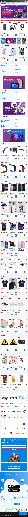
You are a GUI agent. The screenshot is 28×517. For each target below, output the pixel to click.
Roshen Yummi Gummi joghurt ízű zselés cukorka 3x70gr (13, 384)
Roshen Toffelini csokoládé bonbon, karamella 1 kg (4, 384)
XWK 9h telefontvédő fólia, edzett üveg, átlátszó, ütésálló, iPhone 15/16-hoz (21, 232)
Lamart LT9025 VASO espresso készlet (12, 269)
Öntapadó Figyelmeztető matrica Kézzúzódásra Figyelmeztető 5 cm (13, 347)
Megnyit (26, 1)
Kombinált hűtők (16, 119)
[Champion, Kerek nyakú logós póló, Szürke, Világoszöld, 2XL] (22, 207)
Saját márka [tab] (17, 419)
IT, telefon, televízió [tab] (10, 417)
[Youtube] (14, 508)
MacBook (16, 65)
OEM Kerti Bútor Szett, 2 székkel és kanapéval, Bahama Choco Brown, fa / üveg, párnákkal (13, 403)
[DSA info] (26, 45)
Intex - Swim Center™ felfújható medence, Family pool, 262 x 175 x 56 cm (21, 403)
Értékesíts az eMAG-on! (23, 5)
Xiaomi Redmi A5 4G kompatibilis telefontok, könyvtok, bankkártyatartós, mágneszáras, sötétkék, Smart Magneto (4, 32)
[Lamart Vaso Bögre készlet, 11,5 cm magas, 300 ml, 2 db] (5, 264)
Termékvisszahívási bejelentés (16, 498)
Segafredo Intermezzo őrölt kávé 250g (21, 365)
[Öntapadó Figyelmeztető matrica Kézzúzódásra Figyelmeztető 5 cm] (13, 342)
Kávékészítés (3, 127)
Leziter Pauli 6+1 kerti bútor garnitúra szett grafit (4, 403)
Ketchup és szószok (17, 96)
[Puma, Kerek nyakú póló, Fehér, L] (13, 207)
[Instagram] (16, 508)
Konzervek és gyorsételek (17, 92)
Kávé (2, 94)
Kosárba (7, 35)
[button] (2, 12)
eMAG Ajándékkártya (3, 500)
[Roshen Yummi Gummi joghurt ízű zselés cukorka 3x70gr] (13, 378)
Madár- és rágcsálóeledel (4, 99)
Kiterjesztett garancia (3, 498)
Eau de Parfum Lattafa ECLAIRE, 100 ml (4, 328)
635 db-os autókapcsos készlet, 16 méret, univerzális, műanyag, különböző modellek (12, 155)
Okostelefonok (3, 66)
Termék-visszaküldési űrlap (17, 497)
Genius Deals (9, 5)
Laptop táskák (3, 70)
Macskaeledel (3, 97)
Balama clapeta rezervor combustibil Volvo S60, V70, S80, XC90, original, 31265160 (21, 155)
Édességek (3, 93)
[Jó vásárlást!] (3, 3)
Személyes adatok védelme (24, 497)
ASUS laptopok (16, 66)
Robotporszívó (16, 126)
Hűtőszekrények (3, 119)
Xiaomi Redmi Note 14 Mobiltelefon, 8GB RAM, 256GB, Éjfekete (4, 193)
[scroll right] (26, 29)
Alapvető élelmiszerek (4, 92)
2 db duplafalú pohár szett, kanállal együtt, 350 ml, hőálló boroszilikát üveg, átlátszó (21, 269)
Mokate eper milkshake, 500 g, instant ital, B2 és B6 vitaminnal (13, 365)
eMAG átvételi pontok (10, 499)
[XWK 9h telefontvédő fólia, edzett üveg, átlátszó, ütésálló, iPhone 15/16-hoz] (22, 226)
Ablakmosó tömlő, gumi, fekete (21, 32)
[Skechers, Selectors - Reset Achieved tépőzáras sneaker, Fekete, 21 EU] (5, 304)
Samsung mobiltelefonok (17, 69)
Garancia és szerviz (3, 497)
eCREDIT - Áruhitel (3, 499)
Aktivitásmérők (3, 75)
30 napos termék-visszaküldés (3, 496)
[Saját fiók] (22, 3)
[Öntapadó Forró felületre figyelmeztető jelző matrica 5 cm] (5, 342)
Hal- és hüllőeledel (4, 98)
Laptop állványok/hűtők (4, 71)
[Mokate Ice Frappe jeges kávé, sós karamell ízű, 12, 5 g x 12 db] (5, 360)
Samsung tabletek (16, 73)
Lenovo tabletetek (16, 72)
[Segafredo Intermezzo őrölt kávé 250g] (22, 360)
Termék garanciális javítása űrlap (17, 496)
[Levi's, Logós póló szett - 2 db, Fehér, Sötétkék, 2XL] (5, 207)
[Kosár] (26, 3)
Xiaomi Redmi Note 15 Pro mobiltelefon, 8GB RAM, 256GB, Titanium (13, 193)
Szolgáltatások (3, 494)
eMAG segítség (9, 500)
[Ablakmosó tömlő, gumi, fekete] (22, 26)
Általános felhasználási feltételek (23, 496)
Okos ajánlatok (4, 20)
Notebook (3, 69)
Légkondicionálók (16, 120)
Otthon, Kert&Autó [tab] (22, 417)
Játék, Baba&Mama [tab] (4, 419)
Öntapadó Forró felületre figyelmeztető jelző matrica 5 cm (4, 347)
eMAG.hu (22, 494)
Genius (6, 5)
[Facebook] (12, 508)
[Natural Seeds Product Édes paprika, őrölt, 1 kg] (22, 378)
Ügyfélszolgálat (16, 494)
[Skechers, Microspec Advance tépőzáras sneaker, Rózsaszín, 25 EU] (22, 304)
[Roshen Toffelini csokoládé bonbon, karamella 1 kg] (5, 378)
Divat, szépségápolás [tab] (11, 419)
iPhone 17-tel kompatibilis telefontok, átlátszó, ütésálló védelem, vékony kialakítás (13, 57)
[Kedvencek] (24, 3)
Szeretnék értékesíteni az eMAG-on (14, 468)
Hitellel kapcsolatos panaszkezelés (16, 502)
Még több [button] (13, 5)
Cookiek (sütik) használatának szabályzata (24, 498)
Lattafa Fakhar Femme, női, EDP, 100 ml (13, 328)
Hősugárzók (2, 124)
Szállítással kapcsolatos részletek (10, 498)
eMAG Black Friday (23, 502)
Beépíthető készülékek (4, 121)
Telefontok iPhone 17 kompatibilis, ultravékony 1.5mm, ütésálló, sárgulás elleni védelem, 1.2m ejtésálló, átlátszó (4, 57)
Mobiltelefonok (3, 65)
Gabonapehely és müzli (17, 99)
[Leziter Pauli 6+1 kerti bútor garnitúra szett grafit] (5, 398)
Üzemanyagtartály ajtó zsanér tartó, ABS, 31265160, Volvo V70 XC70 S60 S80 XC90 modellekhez (4, 155)
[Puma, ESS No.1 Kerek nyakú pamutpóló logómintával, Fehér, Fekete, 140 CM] (13, 284)
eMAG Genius (2, 501)
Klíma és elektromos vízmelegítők (5, 120)
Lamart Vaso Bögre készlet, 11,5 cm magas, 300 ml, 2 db (4, 269)
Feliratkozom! (14, 449)
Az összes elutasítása (23, 514)
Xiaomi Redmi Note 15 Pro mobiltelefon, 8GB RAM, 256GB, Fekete (21, 193)
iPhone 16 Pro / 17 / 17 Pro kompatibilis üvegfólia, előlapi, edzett (13, 232)
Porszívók (2, 125)
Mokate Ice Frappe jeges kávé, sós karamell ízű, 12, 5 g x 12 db (4, 365)
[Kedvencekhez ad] (7, 22)
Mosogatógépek (3, 122)
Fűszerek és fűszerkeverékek (18, 95)
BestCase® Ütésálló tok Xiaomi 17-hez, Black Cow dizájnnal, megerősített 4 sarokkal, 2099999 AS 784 (21, 57)
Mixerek (15, 123)
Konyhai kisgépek (3, 126)
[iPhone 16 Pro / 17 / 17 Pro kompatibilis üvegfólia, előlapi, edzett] (13, 226)
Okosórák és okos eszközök (4, 74)
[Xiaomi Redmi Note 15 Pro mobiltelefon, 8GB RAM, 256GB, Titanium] (13, 187)
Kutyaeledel (3, 96)
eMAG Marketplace (10, 501)
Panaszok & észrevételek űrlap (16, 500)
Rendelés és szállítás (10, 494)
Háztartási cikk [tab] (16, 417)
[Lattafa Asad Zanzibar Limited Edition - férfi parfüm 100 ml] (5, 244)
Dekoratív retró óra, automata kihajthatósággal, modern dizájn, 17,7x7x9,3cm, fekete (21, 347)
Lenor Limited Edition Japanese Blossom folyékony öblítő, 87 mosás (21, 328)
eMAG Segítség (18, 5)
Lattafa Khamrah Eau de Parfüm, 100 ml (13, 250)
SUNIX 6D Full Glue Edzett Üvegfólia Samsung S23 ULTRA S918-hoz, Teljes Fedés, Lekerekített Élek (4, 232)
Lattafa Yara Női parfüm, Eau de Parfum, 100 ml (21, 250)
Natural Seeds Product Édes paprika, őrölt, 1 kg (21, 384)
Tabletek (2, 72)
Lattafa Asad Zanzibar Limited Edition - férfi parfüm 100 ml (4, 250)
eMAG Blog (22, 501)
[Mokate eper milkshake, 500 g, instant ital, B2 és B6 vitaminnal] (13, 360)
